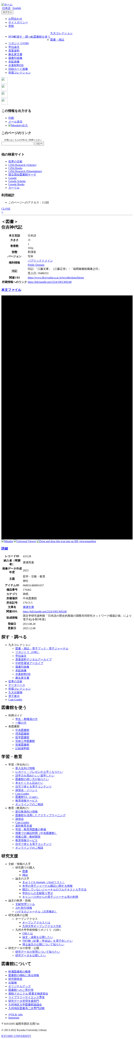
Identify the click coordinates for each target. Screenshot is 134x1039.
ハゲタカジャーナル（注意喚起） (36, 911)
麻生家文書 (15, 54)
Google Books (16, 184)
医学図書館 (22, 737)
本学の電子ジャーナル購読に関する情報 (47, 885)
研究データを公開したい (30, 955)
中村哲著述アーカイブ (29, 663)
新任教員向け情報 (26, 811)
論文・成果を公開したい (37, 937)
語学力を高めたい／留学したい (34, 775)
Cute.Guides (15, 699)
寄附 (11, 26)
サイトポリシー (18, 22)
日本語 (6, 8)
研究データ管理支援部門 (23, 1000)
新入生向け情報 (25, 768)
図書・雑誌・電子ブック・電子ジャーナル (41, 648)
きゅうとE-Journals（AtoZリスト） (43, 882)
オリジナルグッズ (19, 986)
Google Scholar (17, 181)
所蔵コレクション (19, 72)
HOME (12, 36)
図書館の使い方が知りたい (32, 779)
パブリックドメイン (40, 260)
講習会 (19, 818)
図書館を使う (42, 36)
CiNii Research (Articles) (22, 164)
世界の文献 (15, 161)
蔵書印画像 (15, 57)
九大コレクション (61, 33)
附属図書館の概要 (19, 971)
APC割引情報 (23, 907)
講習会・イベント (26, 790)
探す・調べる (25, 36)
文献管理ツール (25, 904)
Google (12, 178)
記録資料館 (22, 748)
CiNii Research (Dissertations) (25, 171)
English (17, 8)
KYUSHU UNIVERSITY (16, 1035)
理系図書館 (22, 733)
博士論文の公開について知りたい (43, 944)
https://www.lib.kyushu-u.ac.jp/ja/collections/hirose (56, 277)
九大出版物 (15, 692)
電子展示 (14, 696)
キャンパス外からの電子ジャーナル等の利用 (50, 896)
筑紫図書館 (22, 744)
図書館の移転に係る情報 (23, 975)
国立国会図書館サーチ (22, 174)
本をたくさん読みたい (29, 782)
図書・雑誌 (57, 39)
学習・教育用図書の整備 (30, 829)
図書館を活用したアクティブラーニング (40, 815)
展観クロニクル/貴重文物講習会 (28, 993)
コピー (39, 143)
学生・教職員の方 (26, 719)
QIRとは (27, 933)
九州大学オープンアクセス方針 (41, 926)
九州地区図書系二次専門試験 (26, 1008)
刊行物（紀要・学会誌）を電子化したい (47, 940)
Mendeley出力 (19, 125)
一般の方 (21, 722)
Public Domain (36, 264)
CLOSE (5, 208)
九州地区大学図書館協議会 (25, 1004)
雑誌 (25, 874)
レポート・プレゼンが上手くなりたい (39, 771)
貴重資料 (14, 50)
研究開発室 (15, 978)
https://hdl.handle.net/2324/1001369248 (50, 281)
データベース (16, 685)
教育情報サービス (26, 800)
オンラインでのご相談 (29, 804)
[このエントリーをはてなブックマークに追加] (4, 96)
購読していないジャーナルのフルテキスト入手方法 (54, 889)
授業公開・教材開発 (27, 836)
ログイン (7, 12)
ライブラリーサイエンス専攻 (26, 997)
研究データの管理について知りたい (37, 951)
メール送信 (15, 121)
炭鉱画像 (14, 61)
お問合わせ (15, 18)
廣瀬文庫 (28, 607)
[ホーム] (7, 4)
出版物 (12, 982)
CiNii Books (15, 168)
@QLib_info (15, 1014)
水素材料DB (16, 65)
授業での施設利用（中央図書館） (36, 833)
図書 (25, 871)
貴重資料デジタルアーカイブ (33, 659)
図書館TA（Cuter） (27, 797)
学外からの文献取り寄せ (37, 893)
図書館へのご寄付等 (21, 989)
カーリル (14, 187)
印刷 (11, 117)
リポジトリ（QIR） (27, 652)
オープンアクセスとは (36, 922)
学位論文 (14, 46)
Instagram (13, 1017)
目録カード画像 (18, 68)
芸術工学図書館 (25, 741)
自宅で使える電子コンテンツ (33, 786)
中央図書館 (22, 730)
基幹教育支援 (23, 825)
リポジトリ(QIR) (18, 43)
